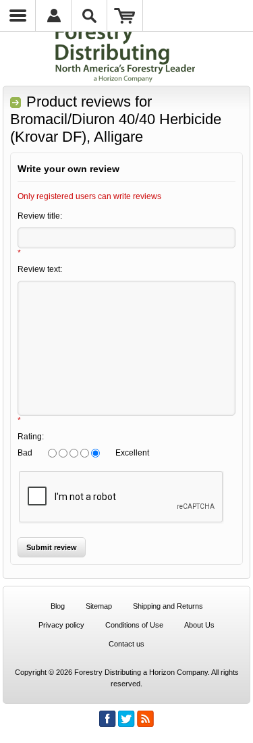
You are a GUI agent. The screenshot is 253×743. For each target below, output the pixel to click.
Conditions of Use (134, 625)
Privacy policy (61, 625)
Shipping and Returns (168, 606)
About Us (199, 625)
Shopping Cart (125, 15)
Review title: (40, 216)
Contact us (126, 644)
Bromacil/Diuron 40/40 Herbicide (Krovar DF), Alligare (115, 128)
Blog (58, 606)
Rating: (31, 436)
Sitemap (99, 606)
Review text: (40, 269)
